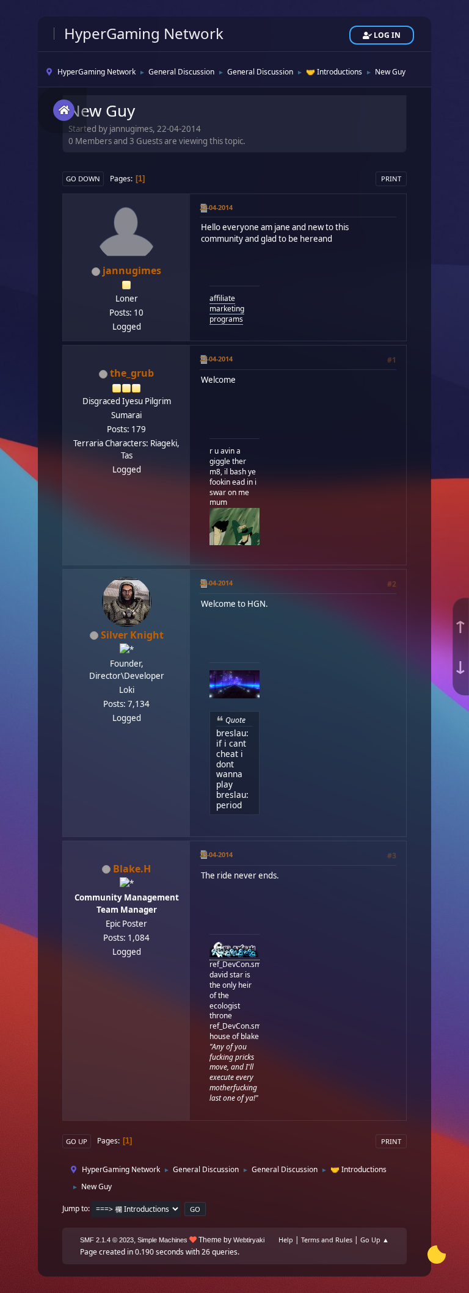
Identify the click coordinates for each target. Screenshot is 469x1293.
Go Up (76, 1141)
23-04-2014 (216, 582)
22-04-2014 (216, 207)
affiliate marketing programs (226, 308)
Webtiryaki (248, 1240)
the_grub (132, 373)
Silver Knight (132, 635)
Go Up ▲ (374, 1239)
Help (285, 1239)
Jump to (75, 1208)
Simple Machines (162, 1240)
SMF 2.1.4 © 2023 (107, 1240)
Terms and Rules (326, 1239)
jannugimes (132, 270)
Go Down (83, 178)
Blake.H (132, 868)
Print (391, 178)
